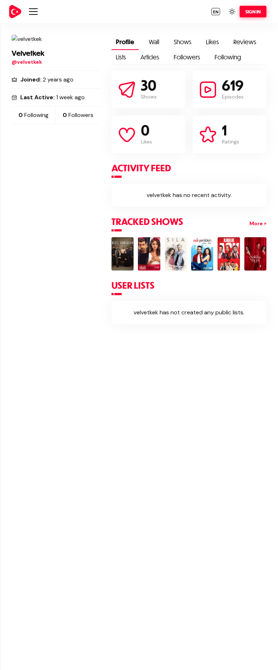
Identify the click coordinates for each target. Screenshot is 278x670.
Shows (182, 42)
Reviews (244, 42)
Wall (154, 42)
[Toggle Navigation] (33, 11)
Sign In (253, 11)
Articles (149, 57)
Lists (121, 57)
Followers (187, 57)
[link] (15, 11)
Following (228, 57)
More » (257, 223)
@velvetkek (27, 62)
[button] (215, 11)
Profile (125, 42)
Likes (212, 42)
